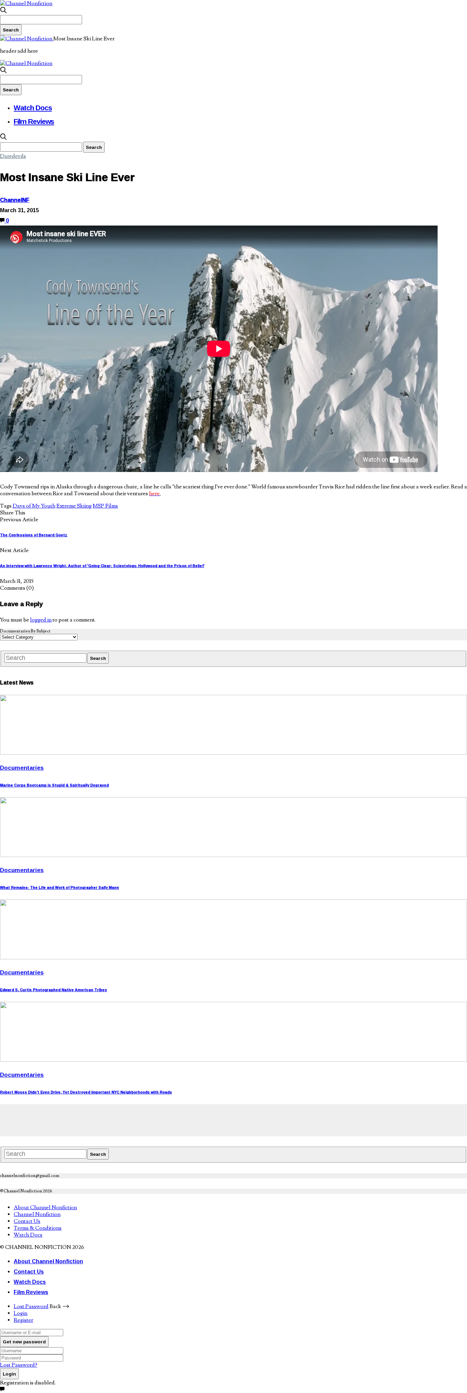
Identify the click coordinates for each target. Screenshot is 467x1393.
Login (20, 1313)
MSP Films (105, 505)
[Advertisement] (124, 1119)
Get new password (24, 1341)
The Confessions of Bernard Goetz (33, 535)
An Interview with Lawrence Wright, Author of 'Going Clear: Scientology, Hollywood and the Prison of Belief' (102, 565)
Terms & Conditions (38, 1228)
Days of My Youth (34, 505)
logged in (41, 619)
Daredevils (13, 156)
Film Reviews (34, 121)
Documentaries (22, 767)
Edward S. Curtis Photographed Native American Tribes (53, 989)
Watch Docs (33, 107)
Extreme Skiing (74, 505)
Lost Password (31, 1306)
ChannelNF (14, 200)
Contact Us (27, 1221)
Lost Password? (18, 1365)
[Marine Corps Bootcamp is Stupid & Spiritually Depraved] (233, 753)
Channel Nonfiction (37, 1214)
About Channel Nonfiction (45, 1207)
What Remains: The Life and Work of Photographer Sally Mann (59, 887)
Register (23, 1320)
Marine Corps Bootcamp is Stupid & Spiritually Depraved (54, 785)
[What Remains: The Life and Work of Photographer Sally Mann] (233, 855)
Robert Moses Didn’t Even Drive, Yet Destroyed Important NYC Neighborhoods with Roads (86, 1092)
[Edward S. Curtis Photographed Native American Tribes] (233, 957)
